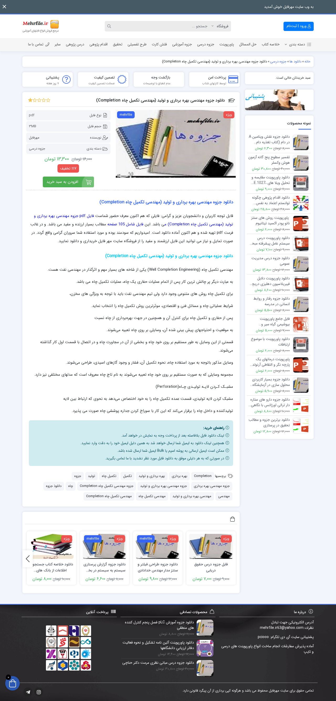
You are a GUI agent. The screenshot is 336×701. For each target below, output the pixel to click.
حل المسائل (247, 44)
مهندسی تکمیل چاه (152, 496)
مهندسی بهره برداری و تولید (191, 496)
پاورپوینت (226, 44)
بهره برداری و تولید (152, 476)
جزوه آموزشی (182, 44)
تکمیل (127, 476)
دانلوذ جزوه (53, 486)
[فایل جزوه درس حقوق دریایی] (211, 546)
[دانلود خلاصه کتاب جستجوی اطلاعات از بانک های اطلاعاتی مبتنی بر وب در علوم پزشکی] (51, 546)
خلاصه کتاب (271, 44)
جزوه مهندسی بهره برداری (212, 486)
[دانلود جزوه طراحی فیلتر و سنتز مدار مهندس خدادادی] (158, 546)
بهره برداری (179, 476)
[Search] (110, 26)
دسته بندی (297, 44)
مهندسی (224, 496)
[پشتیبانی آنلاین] (279, 99)
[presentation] (27, 558)
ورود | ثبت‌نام (297, 26)
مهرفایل (34, 137)
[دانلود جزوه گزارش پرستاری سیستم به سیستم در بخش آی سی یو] (105, 546)
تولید (91, 476)
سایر (58, 44)
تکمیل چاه (109, 476)
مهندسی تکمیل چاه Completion (109, 496)
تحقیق (117, 44)
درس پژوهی (75, 44)
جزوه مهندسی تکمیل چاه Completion (106, 486)
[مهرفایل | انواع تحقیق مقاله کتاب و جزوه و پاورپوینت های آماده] (40, 26)
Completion (203, 476)
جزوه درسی (205, 44)
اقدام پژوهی (99, 44)
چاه (70, 486)
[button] (4, 6)
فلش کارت (159, 44)
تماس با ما (35, 44)
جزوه (77, 476)
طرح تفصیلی (137, 44)
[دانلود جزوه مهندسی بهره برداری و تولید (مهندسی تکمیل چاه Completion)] (176, 144)
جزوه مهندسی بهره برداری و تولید (163, 486)
